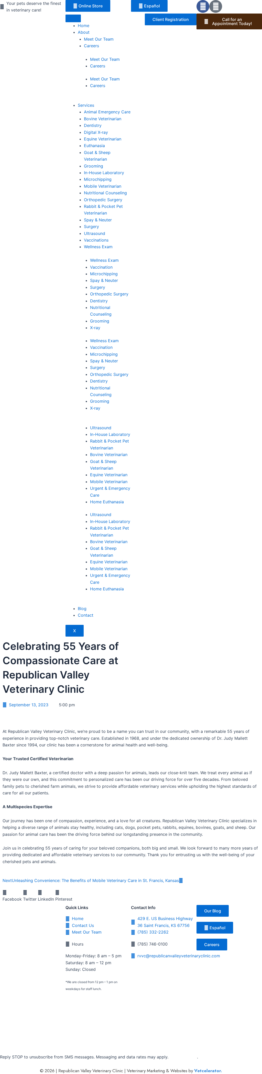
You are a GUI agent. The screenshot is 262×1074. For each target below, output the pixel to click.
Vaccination (101, 267)
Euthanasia (94, 145)
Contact (85, 615)
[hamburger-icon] (73, 18)
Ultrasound (94, 233)
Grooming (93, 166)
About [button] (84, 32)
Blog (82, 608)
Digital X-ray (96, 132)
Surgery (91, 226)
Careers (91, 45)
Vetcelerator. (208, 1071)
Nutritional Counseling (105, 192)
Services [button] (86, 105)
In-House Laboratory (104, 172)
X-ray (95, 327)
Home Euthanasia (107, 501)
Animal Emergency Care (107, 111)
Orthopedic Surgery (103, 199)
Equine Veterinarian (102, 138)
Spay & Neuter (98, 219)
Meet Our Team (99, 39)
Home (83, 25)
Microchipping (98, 179)
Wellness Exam (98, 246)
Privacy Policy (183, 1056)
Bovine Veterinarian (102, 118)
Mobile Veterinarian (102, 186)
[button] (12, 896)
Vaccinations (96, 240)
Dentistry (93, 125)
